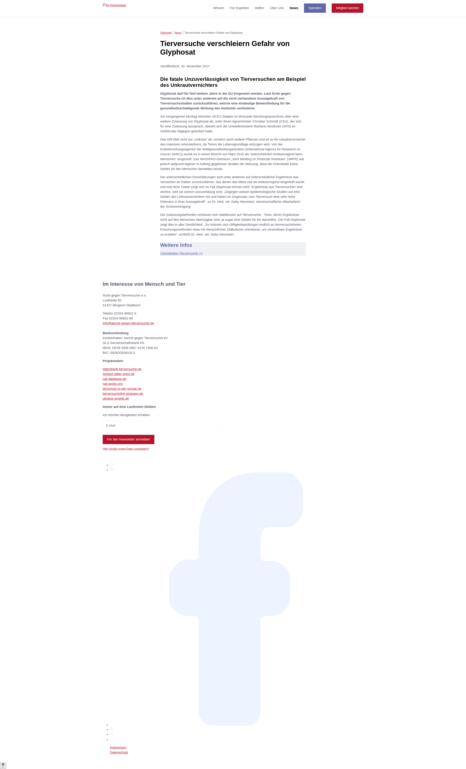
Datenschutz (119, 752)
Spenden (314, 8)
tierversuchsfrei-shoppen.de (123, 394)
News (294, 8)
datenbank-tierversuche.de (122, 369)
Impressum (118, 747)
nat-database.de (114, 379)
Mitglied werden (347, 8)
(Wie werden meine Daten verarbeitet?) (126, 448)
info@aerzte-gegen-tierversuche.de (128, 323)
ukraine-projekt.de (116, 398)
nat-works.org (113, 384)
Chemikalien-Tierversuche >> (181, 253)
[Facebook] (236, 724)
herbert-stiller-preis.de (119, 374)
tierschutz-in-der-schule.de (122, 389)
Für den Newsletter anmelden (128, 439)
